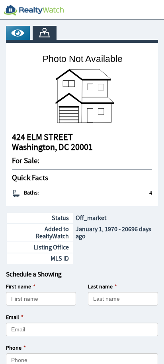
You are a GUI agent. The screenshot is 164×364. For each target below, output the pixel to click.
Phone (13, 348)
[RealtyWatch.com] (34, 10)
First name (18, 287)
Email (12, 317)
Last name (100, 287)
